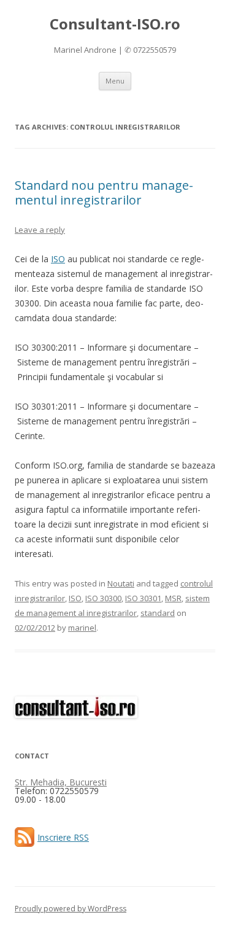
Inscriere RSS (63, 837)
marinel (82, 627)
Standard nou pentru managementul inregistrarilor (104, 192)
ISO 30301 (143, 598)
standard (157, 612)
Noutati (120, 583)
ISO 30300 (103, 598)
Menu (115, 80)
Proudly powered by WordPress (70, 908)
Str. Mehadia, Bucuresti (61, 782)
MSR (173, 598)
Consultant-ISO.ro (115, 24)
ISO (58, 259)
